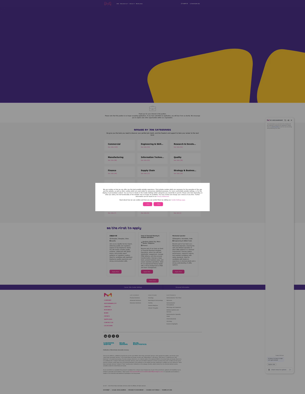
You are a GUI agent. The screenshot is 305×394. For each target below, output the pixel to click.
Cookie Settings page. (178, 200)
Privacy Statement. (163, 196)
